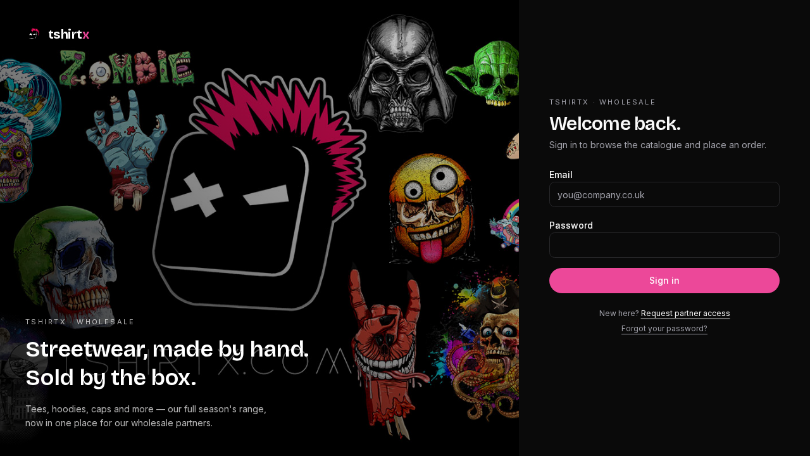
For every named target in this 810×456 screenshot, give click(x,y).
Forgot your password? (664, 328)
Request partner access (685, 313)
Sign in (664, 280)
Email (561, 174)
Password (571, 225)
